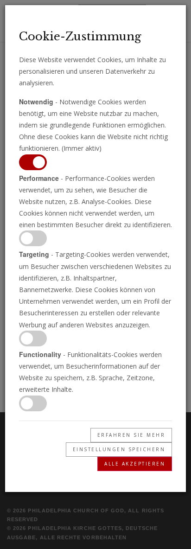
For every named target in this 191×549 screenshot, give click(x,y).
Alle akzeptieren (134, 463)
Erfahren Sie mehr (131, 435)
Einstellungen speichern (119, 449)
